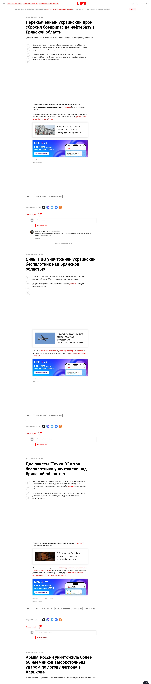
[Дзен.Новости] (43, 207)
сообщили (71, 486)
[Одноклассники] (60, 207)
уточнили (73, 284)
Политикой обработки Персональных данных (59, 9)
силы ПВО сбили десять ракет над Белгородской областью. (62, 351)
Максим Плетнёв (38, 162)
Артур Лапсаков (38, 381)
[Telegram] (52, 207)
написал (68, 107)
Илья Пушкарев (38, 601)
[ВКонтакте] (56, 207)
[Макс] (48, 207)
